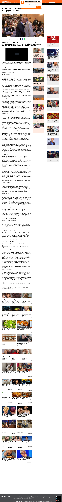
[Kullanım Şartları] (15, 501)
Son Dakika (15, 496)
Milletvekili (10, 108)
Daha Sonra (33, 6)
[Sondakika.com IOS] (58, 497)
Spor (28, 496)
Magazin (31, 496)
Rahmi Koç (22, 236)
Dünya (22, 496)
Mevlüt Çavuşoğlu (13, 144)
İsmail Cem (4, 86)
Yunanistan (4, 79)
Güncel (19, 496)
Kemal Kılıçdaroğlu (6, 145)
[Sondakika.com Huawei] (58, 501)
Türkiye (10, 79)
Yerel (35, 496)
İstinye (3, 101)
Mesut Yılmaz (26, 107)
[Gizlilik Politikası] (20, 501)
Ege (3, 133)
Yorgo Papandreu (27, 86)
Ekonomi (25, 496)
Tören (3, 116)
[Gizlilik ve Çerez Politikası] (26, 501)
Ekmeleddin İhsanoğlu (18, 108)
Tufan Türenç (5, 111)
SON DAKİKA (16, 2)
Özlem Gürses (8, 116)
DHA (29, 83)
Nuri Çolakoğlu (21, 110)
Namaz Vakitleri (42, 496)
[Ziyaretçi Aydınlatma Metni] (46, 501)
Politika (38, 496)
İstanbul (25, 83)
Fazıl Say (16, 279)
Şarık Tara (21, 63)
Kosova (3, 156)
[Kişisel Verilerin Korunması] (39, 501)
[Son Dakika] (7, 2)
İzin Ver (38, 6)
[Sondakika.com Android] (58, 499)
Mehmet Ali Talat (12, 107)
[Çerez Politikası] (33, 501)
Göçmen (4, 184)
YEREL (45, 2)
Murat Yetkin (28, 110)
